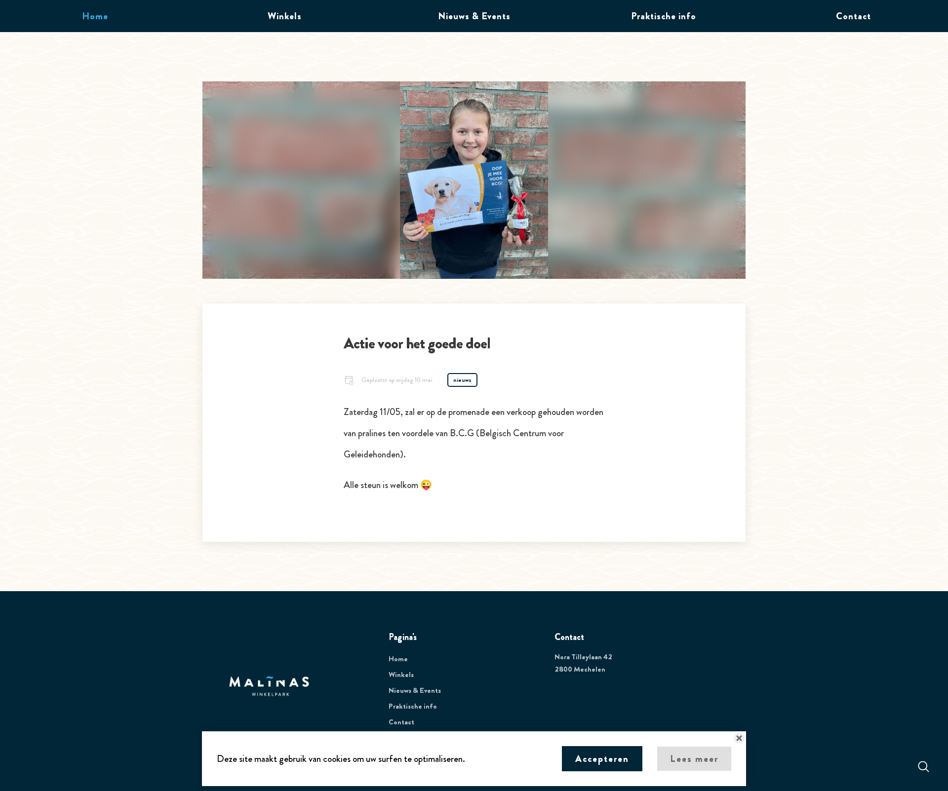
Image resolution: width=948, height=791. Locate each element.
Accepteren (602, 758)
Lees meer (694, 758)
